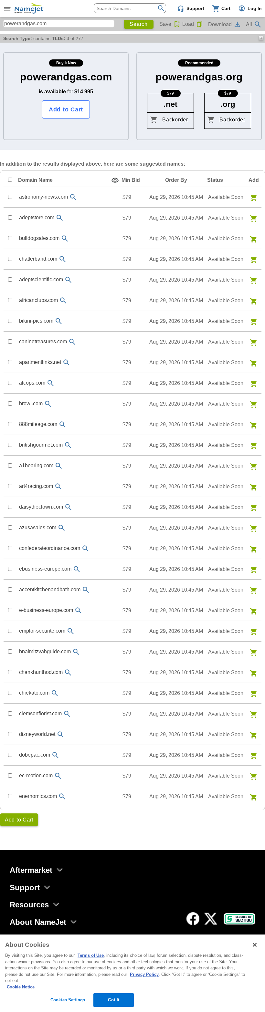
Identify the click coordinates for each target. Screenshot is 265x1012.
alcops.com (32, 383)
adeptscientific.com (41, 279)
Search (139, 24)
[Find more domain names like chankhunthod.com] (67, 672)
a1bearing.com (36, 465)
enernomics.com (38, 796)
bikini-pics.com (36, 321)
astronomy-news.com (43, 197)
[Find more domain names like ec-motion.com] (57, 776)
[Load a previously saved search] (200, 24)
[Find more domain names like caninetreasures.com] (72, 342)
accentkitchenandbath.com (49, 589)
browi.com (31, 403)
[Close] (255, 945)
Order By (176, 180)
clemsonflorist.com (40, 713)
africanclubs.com (38, 300)
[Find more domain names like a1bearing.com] (58, 466)
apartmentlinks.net (40, 362)
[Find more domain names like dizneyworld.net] (60, 734)
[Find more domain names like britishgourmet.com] (67, 445)
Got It (113, 999)
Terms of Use (91, 955)
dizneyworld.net (37, 734)
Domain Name (35, 180)
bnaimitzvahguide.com (45, 651)
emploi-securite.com (42, 631)
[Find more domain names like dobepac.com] (55, 755)
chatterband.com (38, 259)
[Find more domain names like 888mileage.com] (62, 424)
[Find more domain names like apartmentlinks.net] (66, 362)
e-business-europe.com (46, 610)
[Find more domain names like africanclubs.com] (63, 300)
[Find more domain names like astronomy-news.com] (73, 197)
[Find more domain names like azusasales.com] (61, 528)
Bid (131, 180)
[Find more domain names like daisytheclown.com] (68, 507)
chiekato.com (34, 693)
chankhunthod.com (41, 672)
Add (254, 180)
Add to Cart (66, 109)
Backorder (175, 119)
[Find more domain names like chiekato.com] (54, 693)
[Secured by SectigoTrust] (239, 918)
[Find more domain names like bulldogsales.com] (64, 238)
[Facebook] (192, 918)
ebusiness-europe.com (45, 569)
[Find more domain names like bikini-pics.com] (58, 321)
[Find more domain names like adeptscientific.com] (68, 280)
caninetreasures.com (43, 341)
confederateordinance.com (49, 548)
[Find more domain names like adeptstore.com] (59, 218)
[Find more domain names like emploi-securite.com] (70, 631)
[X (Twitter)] (210, 918)
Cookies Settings (67, 999)
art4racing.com (36, 486)
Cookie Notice (21, 987)
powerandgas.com (66, 77)
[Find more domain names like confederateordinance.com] (85, 548)
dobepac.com (34, 755)
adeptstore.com (36, 217)
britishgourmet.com (41, 445)
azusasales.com (37, 527)
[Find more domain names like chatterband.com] (62, 259)
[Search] (161, 8)
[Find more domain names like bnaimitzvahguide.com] (75, 652)
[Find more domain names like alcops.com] (50, 383)
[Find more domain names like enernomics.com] (62, 796)
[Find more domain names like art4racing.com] (58, 486)
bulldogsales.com (39, 238)
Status (215, 180)
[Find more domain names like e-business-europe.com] (78, 610)
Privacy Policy (144, 974)
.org (227, 104)
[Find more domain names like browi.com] (47, 404)
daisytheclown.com (41, 507)
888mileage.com (38, 424)
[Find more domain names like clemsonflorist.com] (66, 714)
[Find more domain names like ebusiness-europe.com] (76, 569)
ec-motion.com (36, 775)
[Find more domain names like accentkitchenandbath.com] (85, 590)
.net (170, 104)
